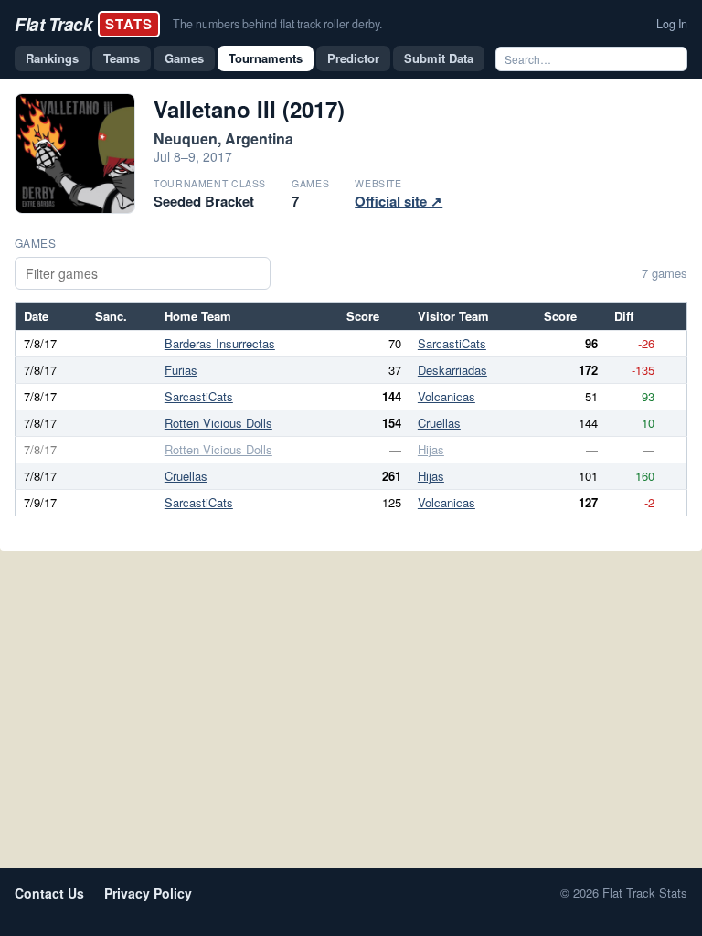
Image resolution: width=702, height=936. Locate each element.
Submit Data (438, 58)
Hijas (431, 449)
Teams (121, 58)
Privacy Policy (148, 893)
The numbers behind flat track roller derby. (277, 24)
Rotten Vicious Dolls (218, 422)
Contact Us (49, 893)
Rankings (52, 58)
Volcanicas (446, 396)
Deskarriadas (452, 369)
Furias (181, 369)
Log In (671, 24)
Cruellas (439, 422)
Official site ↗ (398, 201)
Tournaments (266, 58)
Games (184, 58)
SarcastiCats (452, 343)
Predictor (353, 58)
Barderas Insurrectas (220, 343)
